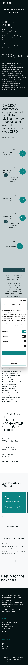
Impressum (10, 659)
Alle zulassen (14, 353)
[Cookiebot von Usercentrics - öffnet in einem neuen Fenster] (19, 300)
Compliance (13, 657)
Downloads (5, 657)
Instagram (5, 645)
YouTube (4, 648)
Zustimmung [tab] (5, 304)
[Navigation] (24, 3)
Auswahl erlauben (14, 358)
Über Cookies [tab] (22, 304)
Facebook (5, 647)
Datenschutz (21, 657)
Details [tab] (14, 304)
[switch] (24, 336)
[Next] (8, 516)
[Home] (8, 3)
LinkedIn (4, 643)
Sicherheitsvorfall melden (13, 662)
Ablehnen (14, 363)
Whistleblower (17, 659)
